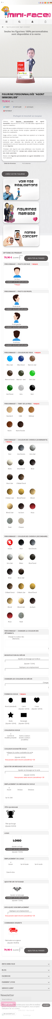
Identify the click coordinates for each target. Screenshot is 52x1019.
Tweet (7, 107)
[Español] (45, 3)
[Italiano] (48, 3)
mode (7, 153)
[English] (42, 3)
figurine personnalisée (24, 121)
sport (25, 151)
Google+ (29, 107)
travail (35, 151)
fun (38, 151)
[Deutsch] (51, 3)
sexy (4, 153)
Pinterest (8, 111)
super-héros (13, 153)
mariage (21, 151)
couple (42, 151)
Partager (17, 107)
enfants (30, 151)
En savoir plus (9, 1014)
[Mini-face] (26, 12)
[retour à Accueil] (2, 27)
